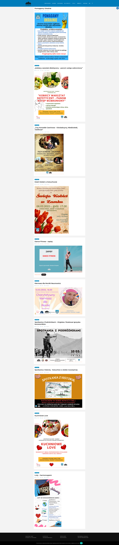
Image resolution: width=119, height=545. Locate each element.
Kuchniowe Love (41, 416)
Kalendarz (60, 3)
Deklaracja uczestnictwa (38, 274)
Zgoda (81, 543)
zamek (43, 10)
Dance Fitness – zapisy (44, 241)
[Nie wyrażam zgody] (117, 543)
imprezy (79, 3)
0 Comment (47, 10)
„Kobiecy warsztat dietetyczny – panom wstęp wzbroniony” (59, 68)
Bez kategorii (37, 65)
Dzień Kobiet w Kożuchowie (46, 182)
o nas (73, 3)
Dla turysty (67, 3)
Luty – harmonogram (43, 475)
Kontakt (85, 3)
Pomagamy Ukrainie (43, 8)
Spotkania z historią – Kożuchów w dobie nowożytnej (56, 370)
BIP (89, 3)
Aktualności (47, 3)
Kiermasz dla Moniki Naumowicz (48, 283)
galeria (54, 3)
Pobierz (44, 274)
